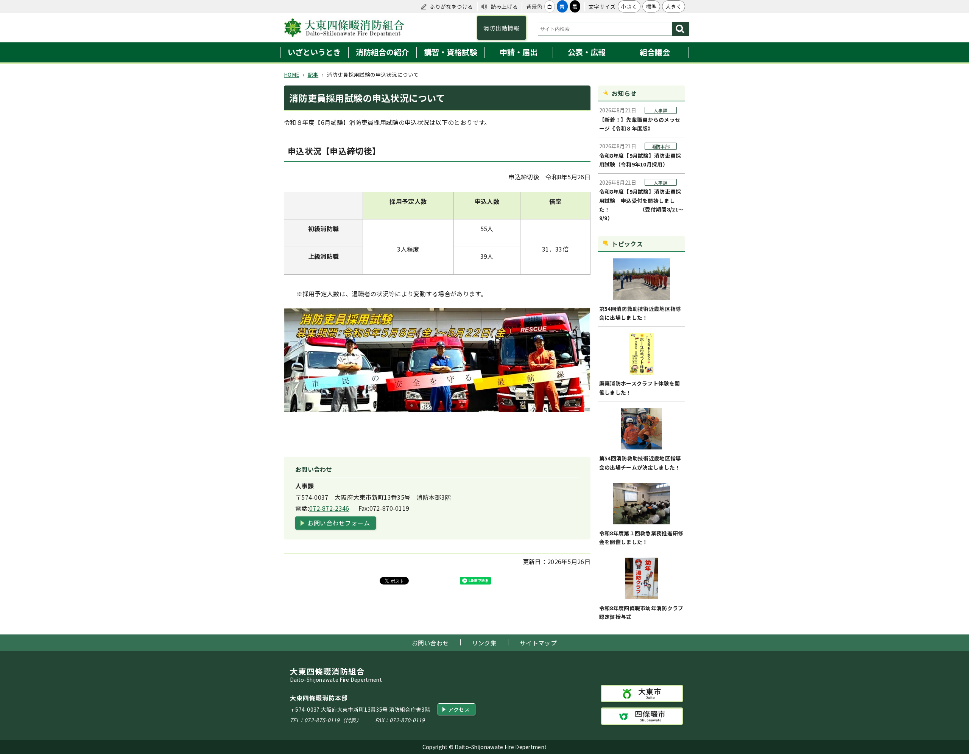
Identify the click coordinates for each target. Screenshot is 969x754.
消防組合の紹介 (382, 52)
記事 (313, 74)
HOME (291, 74)
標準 (651, 6)
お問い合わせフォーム (338, 522)
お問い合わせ (430, 643)
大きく (673, 6)
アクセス (459, 709)
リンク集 (484, 643)
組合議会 (655, 52)
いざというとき (314, 52)
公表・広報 (587, 52)
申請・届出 (518, 52)
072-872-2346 (329, 508)
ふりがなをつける (451, 6)
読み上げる (504, 6)
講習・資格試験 (450, 52)
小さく (629, 6)
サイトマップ (538, 643)
